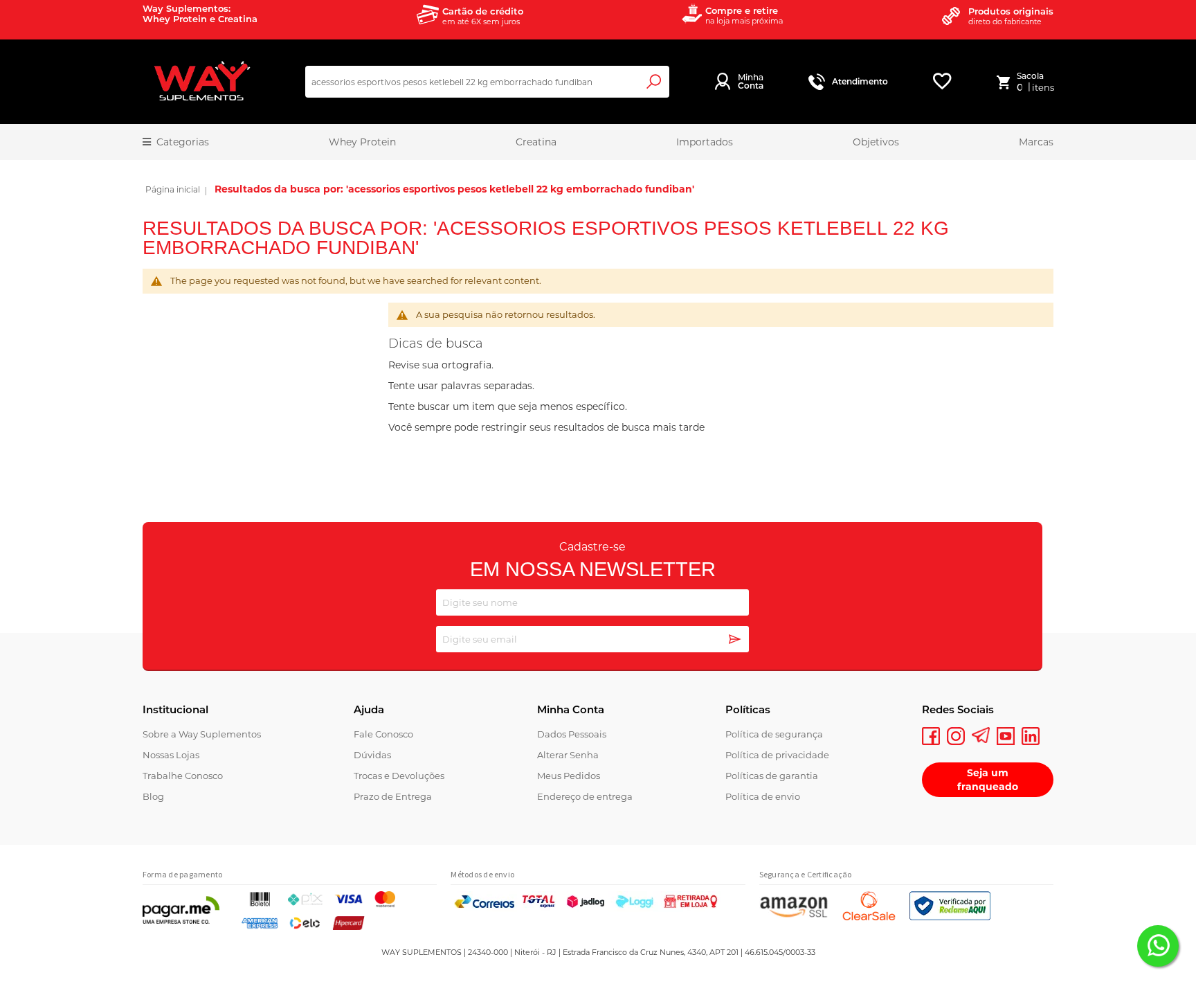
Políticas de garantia (771, 775)
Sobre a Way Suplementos (202, 734)
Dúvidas (372, 754)
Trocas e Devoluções (399, 775)
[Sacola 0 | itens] (1006, 82)
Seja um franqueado (987, 780)
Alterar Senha (568, 754)
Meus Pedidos (568, 775)
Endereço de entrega (585, 796)
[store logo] (201, 81)
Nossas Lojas (171, 754)
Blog (153, 796)
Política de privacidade (777, 754)
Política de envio (762, 796)
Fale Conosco (383, 734)
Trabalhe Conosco (183, 775)
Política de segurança (774, 734)
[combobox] (487, 82)
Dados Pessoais (571, 734)
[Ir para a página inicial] (173, 191)
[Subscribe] (735, 640)
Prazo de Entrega (393, 796)
